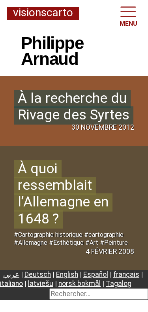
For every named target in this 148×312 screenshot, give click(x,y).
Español (95, 274)
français (126, 274)
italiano (11, 283)
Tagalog (118, 283)
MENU (128, 23)
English (67, 274)
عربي (11, 274)
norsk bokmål (79, 283)
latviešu (40, 283)
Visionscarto (43, 13)
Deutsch (37, 274)
